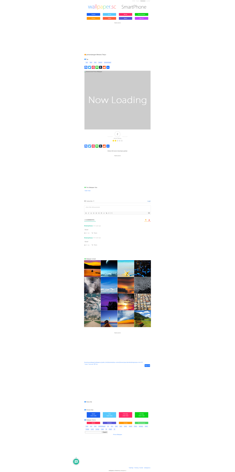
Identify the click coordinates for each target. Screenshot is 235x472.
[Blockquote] (101, 213)
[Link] (106, 213)
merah (130, 426)
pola (87, 426)
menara (100, 62)
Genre (109, 14)
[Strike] (93, 213)
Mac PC (142, 18)
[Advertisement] (117, 36)
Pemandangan (141, 14)
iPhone (93, 18)
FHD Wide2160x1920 (125, 414)
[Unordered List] (99, 213)
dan (87, 62)
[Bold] (86, 213)
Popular (93, 14)
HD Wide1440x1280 (142, 414)
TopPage (131, 467)
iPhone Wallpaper (117, 434)
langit (110, 429)
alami (146, 426)
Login (149, 201)
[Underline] (91, 213)
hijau (116, 426)
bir (108, 426)
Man (91, 62)
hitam (135, 426)
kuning (97, 429)
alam (121, 426)
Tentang (136, 467)
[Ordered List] (96, 213)
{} (109, 213)
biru (112, 426)
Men (95, 62)
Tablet (109, 18)
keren (125, 426)
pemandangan (107, 62)
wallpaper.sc (147, 467)
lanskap (141, 426)
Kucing (125, 423)
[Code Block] (104, 213)
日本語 (133, 1)
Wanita (125, 14)
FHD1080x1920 (109, 414)
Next (146, 365)
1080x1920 (88, 190)
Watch (125, 18)
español (148, 1)
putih (92, 429)
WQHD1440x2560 (93, 414)
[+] (112, 213)
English (137, 1)
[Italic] (88, 213)
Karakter (109, 423)
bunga (87, 429)
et (106, 429)
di (114, 429)
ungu (102, 429)
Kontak (141, 467)
